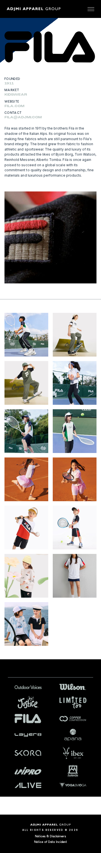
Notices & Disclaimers (50, 836)
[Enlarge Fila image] (26, 335)
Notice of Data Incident (50, 842)
